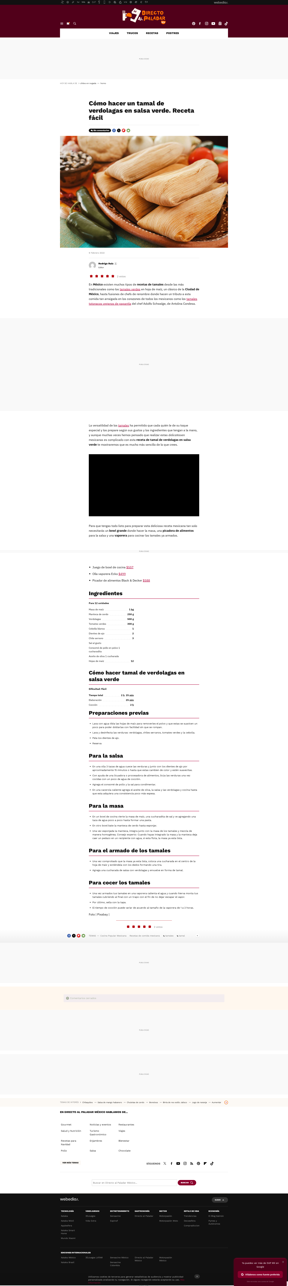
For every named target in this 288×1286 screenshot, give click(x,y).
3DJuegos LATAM (94, 1257)
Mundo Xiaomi (68, 1238)
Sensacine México (119, 1257)
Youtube (213, 23)
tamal (182, 936)
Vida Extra (91, 1221)
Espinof (114, 1221)
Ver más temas (70, 1163)
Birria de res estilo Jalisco (175, 1102)
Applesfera (66, 1225)
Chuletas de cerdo (136, 1102)
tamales (123, 425)
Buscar (74, 23)
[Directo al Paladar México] (144, 16)
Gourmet (66, 1124)
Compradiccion (192, 1225)
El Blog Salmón (216, 1216)
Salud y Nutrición (71, 1130)
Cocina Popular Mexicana (113, 936)
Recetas (152, 33)
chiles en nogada (88, 83)
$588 (146, 580)
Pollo (64, 1150)
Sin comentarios (101, 130)
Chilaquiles (87, 1102)
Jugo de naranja (199, 1102)
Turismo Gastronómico (98, 1132)
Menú (62, 23)
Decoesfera (189, 1221)
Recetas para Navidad (68, 1142)
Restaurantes (126, 1124)
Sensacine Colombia (115, 1264)
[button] (107, 263)
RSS (191, 1163)
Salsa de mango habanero (110, 1102)
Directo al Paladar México (144, 1259)
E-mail (128, 130)
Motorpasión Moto (168, 1221)
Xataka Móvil (67, 1221)
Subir (218, 1200)
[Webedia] (69, 1199)
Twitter (119, 130)
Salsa (93, 1150)
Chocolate (124, 1150)
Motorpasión (165, 1216)
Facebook (199, 23)
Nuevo (68, 23)
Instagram (206, 23)
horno (103, 83)
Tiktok (226, 23)
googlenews (220, 23)
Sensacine (115, 1216)
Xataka (64, 1216)
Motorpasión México (165, 1259)
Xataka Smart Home (68, 1232)
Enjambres (96, 1140)
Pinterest (193, 23)
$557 (130, 567)
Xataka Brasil (67, 1262)
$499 (122, 574)
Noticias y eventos (100, 1124)
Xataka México (68, 1257)
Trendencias (190, 1216)
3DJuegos (90, 1216)
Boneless (154, 1102)
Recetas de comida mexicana (145, 936)
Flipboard (123, 130)
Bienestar (123, 1140)
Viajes (114, 33)
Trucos (132, 33)
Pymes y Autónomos (214, 1222)
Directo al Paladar (144, 1216)
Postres (172, 33)
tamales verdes (130, 289)
